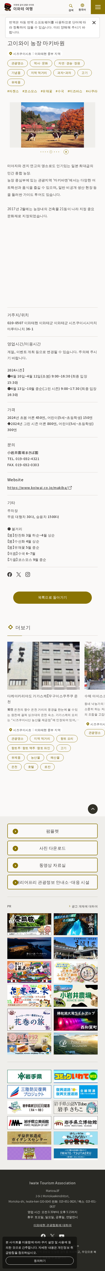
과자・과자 (64, 72)
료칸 (47, 766)
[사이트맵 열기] (98, 7)
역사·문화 (41, 63)
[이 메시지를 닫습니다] (94, 22)
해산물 (55, 757)
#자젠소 (13, 91)
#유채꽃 (46, 91)
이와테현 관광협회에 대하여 (52, 1225)
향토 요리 (67, 738)
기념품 (16, 72)
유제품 (16, 82)
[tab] (45, 151)
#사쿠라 (92, 91)
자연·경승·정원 (69, 63)
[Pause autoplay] (66, 151)
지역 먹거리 (39, 72)
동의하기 (40, 1260)
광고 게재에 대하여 (85, 906)
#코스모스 (29, 91)
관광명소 (17, 63)
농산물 (35, 757)
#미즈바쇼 (75, 91)
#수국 (60, 91)
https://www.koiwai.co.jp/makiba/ (37, 487)
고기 (85, 72)
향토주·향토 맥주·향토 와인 (30, 748)
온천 (14, 766)
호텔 (31, 766)
